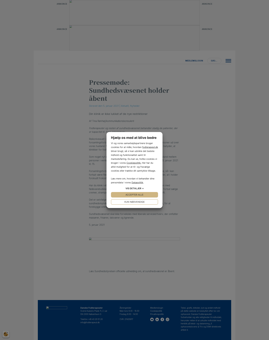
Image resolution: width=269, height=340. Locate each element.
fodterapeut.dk (150, 147)
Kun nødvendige (134, 201)
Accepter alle (134, 194)
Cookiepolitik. (134, 162)
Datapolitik (137, 182)
